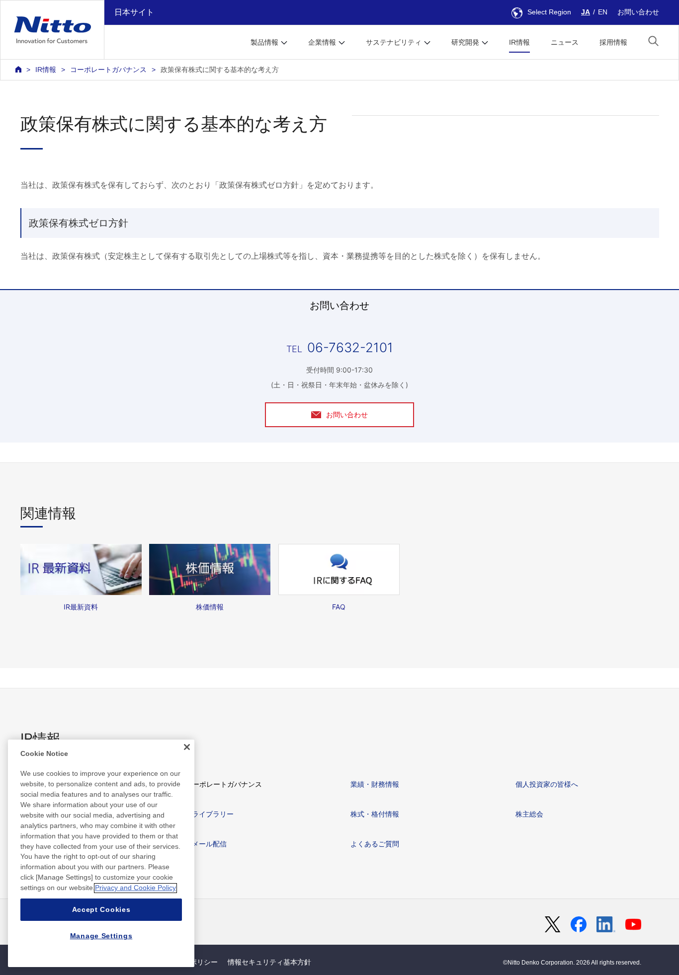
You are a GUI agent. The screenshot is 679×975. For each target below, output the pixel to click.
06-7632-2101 (350, 347)
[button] (653, 41)
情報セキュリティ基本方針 (269, 962)
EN (602, 12)
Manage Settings (101, 936)
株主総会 (529, 814)
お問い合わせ (638, 12)
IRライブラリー (209, 814)
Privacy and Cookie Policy (135, 888)
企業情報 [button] (322, 42)
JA (585, 12)
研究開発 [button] (465, 42)
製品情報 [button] (264, 42)
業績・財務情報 (374, 784)
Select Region (549, 12)
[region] (101, 853)
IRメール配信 (206, 843)
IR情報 (519, 42)
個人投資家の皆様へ (546, 784)
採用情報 (613, 42)
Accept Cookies (101, 909)
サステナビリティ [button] (394, 42)
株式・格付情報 (374, 814)
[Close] (187, 747)
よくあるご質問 (374, 843)
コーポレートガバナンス (108, 70)
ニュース (565, 42)
